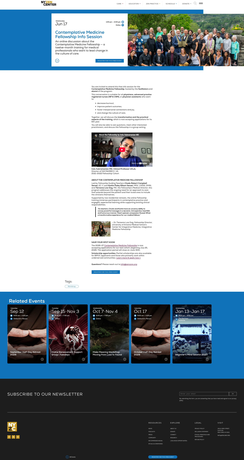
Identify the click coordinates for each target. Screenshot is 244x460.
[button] (119, 3)
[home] (60, 3)
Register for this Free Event (163, 457)
